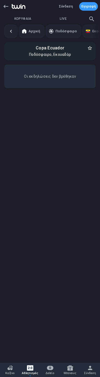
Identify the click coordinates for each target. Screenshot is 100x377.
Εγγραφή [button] (88, 6)
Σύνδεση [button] (66, 6)
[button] (6, 6)
